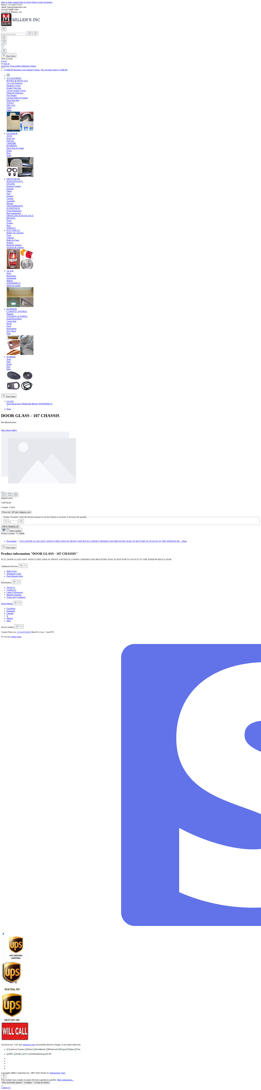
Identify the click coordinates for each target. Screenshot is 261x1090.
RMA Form (12, 571)
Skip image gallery (9, 430)
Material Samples (14, 595)
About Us (11, 587)
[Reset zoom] (10, 494)
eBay (9, 621)
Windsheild (26, 404)
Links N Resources (15, 592)
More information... (65, 1080)
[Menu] (4, 29)
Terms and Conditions (16, 597)
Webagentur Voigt (57, 1073)
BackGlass (16, 404)
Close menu (10, 56)
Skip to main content (10, 2)
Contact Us (11, 590)
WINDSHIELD (45, 404)
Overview (5, 66)
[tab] (97, 541)
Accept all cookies (42, 1083)
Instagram (11, 611)
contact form (15, 637)
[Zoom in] (15, 494)
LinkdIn (10, 613)
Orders (33, 66)
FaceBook (11, 608)
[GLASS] (20, 306)
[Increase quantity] (21, 521)
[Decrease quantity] (6, 521)
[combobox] (13, 34)
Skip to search (25, 2)
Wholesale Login (14, 574)
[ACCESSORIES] (20, 131)
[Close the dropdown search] (35, 33)
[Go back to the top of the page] (4, 1076)
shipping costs (29, 1044)
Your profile (15, 66)
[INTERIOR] (20, 354)
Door (9, 404)
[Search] (29, 33)
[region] (130, 464)
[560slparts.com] (8, 76)
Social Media (7, 603)
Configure (28, 1083)
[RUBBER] (20, 390)
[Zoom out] (4, 494)
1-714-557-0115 (24, 632)
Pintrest (10, 618)
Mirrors (35, 404)
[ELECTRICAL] (20, 268)
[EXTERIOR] (20, 176)
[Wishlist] (2, 47)
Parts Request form (15, 576)
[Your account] (4, 51)
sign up (6, 63)
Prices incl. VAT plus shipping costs (16, 512)
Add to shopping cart (10, 526)
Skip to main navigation (42, 2)
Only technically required (12, 1083)
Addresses (25, 66)
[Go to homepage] (21, 25)
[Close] (2, 491)
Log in (4, 61)
